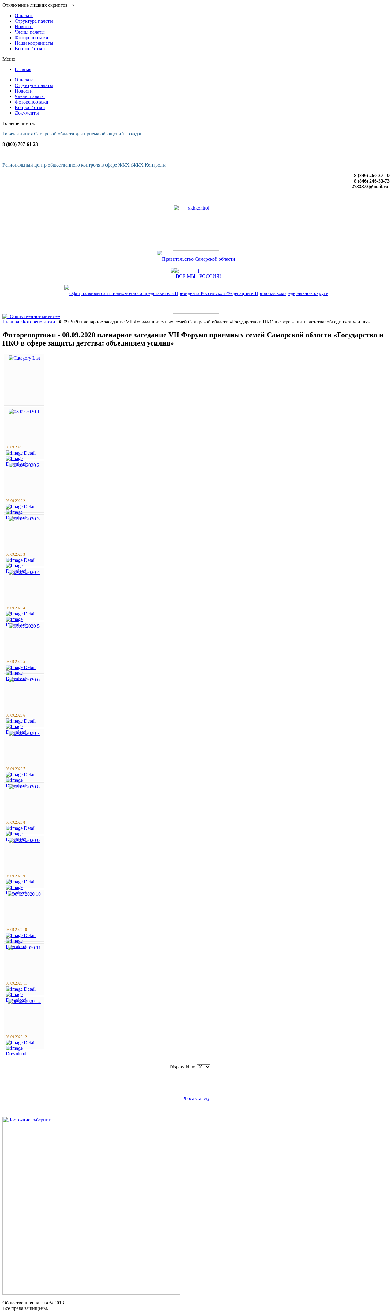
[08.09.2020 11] (24, 947)
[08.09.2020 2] (24, 465)
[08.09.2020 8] (24, 786)
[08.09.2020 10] (24, 894)
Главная (10, 321)
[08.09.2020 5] (24, 626)
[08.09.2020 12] (24, 1001)
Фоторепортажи (38, 321)
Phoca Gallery (196, 1098)
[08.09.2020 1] (24, 411)
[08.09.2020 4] (24, 572)
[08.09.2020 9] (24, 840)
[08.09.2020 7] (24, 733)
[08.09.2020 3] (24, 518)
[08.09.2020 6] (24, 679)
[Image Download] (24, 1053)
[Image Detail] (21, 453)
